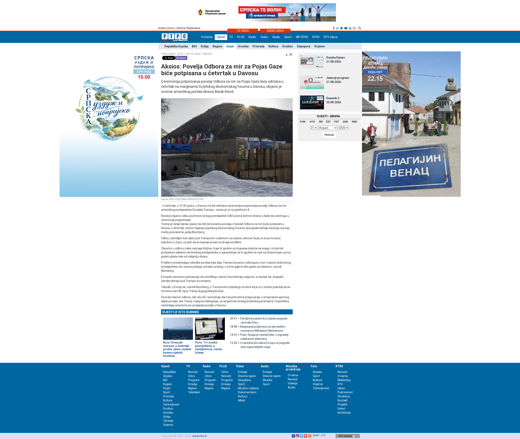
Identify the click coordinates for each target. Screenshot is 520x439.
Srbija (205, 46)
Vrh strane (346, 436)
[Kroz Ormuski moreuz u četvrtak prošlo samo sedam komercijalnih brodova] (178, 327)
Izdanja (292, 383)
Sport (288, 37)
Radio (252, 37)
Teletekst (194, 392)
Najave (192, 388)
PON (303, 121)
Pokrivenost (345, 392)
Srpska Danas (335, 57)
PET (336, 121)
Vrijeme (319, 46)
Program (193, 380)
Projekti (342, 404)
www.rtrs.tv (199, 436)
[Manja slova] (286, 54)
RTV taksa (330, 37)
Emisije (192, 384)
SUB (345, 121)
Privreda (258, 46)
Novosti (193, 372)
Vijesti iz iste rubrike (180, 312)
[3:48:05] (312, 82)
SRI (321, 121)
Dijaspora (303, 46)
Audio (276, 37)
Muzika (267, 380)
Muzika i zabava (248, 388)
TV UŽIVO (243, 30)
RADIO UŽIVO (275, 30)
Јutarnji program (337, 77)
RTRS (316, 37)
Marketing (344, 380)
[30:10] (312, 61)
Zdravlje (168, 420)
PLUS (240, 37)
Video (264, 37)
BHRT (316, 435)
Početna (206, 37)
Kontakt (343, 400)
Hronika (243, 46)
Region (217, 46)
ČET (328, 121)
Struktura (344, 396)
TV (231, 37)
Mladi (241, 400)
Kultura (273, 46)
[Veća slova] (291, 54)
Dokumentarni (247, 392)
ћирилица (193, 28)
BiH (194, 46)
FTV (323, 435)
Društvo (287, 46)
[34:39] (312, 102)
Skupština (244, 380)
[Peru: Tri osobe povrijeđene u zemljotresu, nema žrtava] (210, 327)
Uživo (191, 376)
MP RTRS (302, 37)
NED (354, 121)
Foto (314, 366)
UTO (312, 121)
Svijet (230, 46)
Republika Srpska (176, 46)
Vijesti (221, 37)
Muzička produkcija (293, 368)
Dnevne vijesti (247, 376)
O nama (293, 375)
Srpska (317, 372)
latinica (181, 28)
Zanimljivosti (171, 404)
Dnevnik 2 (332, 98)
